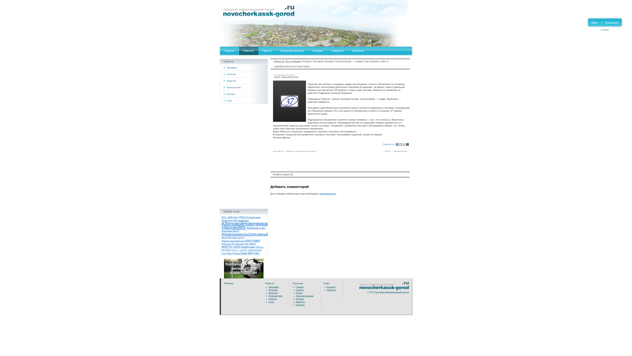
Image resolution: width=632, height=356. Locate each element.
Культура (231, 94)
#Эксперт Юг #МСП (245, 244)
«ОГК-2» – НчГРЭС (239, 250)
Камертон (338, 50)
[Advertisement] (244, 156)
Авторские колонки (292, 50)
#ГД (241, 217)
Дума (244, 253)
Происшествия (234, 87)
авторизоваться (327, 193)
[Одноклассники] (404, 143)
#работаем (248, 247)
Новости (248, 50)
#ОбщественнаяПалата (233, 241)
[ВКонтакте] (397, 143)
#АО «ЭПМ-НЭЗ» (230, 217)
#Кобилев (252, 228)
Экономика (232, 68)
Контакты (358, 50)
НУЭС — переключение (397, 151)
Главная (229, 50)
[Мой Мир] (407, 143)
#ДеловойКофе (240, 220)
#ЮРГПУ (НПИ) (231, 247)
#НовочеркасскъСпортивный (245, 234)
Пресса (267, 50)
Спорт (230, 101)
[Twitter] (400, 143)
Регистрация (612, 22)
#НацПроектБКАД (230, 231)
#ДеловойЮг (234, 227)
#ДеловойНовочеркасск (248, 223)
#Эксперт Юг (228, 244)
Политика (231, 74)
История (318, 50)
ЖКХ (250, 253)
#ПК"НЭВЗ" (253, 240)
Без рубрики (293, 61)
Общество (231, 81)
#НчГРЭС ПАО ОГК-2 (233, 237)
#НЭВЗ (262, 228)
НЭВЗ (257, 253)
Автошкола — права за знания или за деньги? (293, 151)
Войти (594, 22)
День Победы (233, 253)
